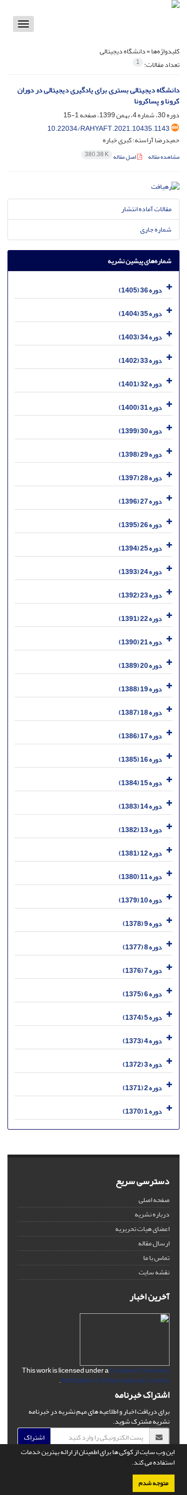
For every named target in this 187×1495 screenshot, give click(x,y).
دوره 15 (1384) (140, 783)
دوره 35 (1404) (140, 313)
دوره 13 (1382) (140, 830)
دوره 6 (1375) (142, 994)
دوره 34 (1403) (140, 337)
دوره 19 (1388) (140, 689)
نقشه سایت (154, 1272)
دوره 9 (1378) (142, 923)
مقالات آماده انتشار (146, 209)
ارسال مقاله (154, 1243)
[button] (129, 1463)
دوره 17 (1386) (140, 736)
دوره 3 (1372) (142, 1064)
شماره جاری (156, 229)
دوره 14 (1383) (140, 806)
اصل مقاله (111, 157)
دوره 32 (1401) (140, 384)
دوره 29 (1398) (140, 454)
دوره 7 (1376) (142, 970)
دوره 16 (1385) (140, 759)
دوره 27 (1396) (140, 501)
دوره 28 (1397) (140, 478)
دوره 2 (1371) (142, 1088)
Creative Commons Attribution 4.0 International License (115, 1375)
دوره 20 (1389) (140, 665)
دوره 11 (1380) (140, 877)
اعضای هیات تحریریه (142, 1228)
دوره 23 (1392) (140, 595)
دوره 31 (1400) (140, 407)
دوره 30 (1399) (140, 431)
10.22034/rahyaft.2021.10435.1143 (108, 128)
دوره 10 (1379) (140, 900)
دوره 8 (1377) (142, 947)
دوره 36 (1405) (140, 290)
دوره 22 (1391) (140, 618)
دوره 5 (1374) (142, 1017)
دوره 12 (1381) (140, 853)
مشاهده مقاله (164, 157)
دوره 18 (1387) (140, 712)
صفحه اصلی (154, 1199)
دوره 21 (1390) (140, 642)
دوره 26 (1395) (140, 525)
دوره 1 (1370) (142, 1111)
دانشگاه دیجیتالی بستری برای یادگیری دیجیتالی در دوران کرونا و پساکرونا (98, 96)
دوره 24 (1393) (140, 572)
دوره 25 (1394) (140, 548)
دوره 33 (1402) (140, 360)
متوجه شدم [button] (154, 1483)
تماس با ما (156, 1257)
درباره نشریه (152, 1214)
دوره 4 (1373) (142, 1041)
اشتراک (34, 1437)
